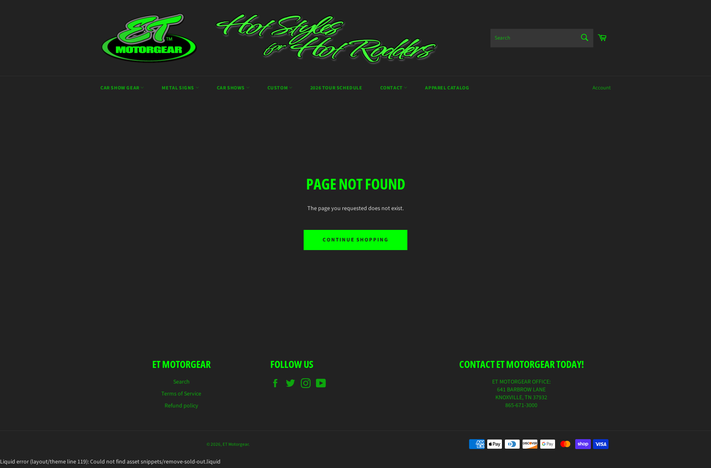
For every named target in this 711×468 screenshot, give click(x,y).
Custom (278, 87)
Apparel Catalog (447, 87)
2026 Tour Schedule (336, 87)
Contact (392, 87)
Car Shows (231, 87)
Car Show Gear (120, 87)
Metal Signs (178, 87)
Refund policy (181, 406)
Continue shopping (355, 239)
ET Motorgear (236, 444)
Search (181, 382)
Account (601, 87)
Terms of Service (181, 394)
